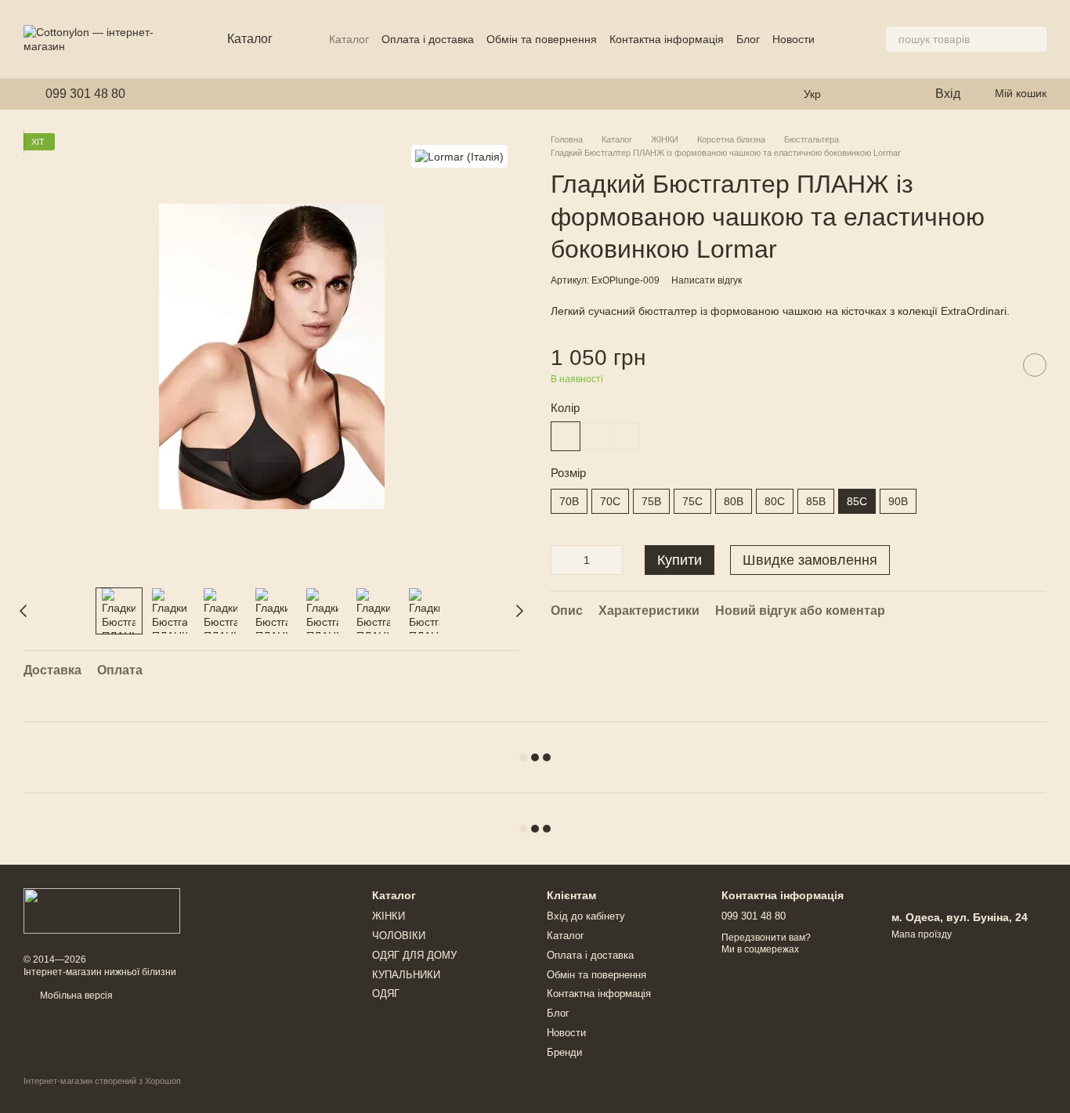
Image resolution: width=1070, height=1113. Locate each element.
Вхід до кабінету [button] (586, 916)
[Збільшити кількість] (611, 560)
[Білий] (596, 436)
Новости (793, 39)
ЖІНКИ (388, 916)
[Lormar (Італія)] (459, 156)
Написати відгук (706, 280)
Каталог (349, 39)
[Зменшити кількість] (562, 560)
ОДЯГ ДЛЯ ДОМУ (414, 955)
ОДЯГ (385, 993)
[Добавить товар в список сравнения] (995, 365)
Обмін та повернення (541, 39)
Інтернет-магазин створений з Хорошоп (102, 1081)
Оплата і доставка (427, 39)
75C (692, 501)
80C (775, 501)
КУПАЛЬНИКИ (406, 975)
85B (816, 501)
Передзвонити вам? (766, 937)
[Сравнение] (890, 94)
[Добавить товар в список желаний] (1035, 365)
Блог (748, 39)
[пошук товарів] (1034, 39)
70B (569, 501)
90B (898, 501)
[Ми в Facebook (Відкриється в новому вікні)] (147, 94)
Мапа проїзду (921, 934)
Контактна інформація (666, 39)
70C (610, 501)
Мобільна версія (75, 995)
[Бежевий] (626, 436)
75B (651, 501)
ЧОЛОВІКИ (398, 935)
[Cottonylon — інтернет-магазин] (101, 910)
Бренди (564, 1052)
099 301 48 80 (85, 94)
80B (733, 501)
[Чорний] (565, 436)
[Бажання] (858, 94)
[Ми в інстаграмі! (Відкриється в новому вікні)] (166, 94)
